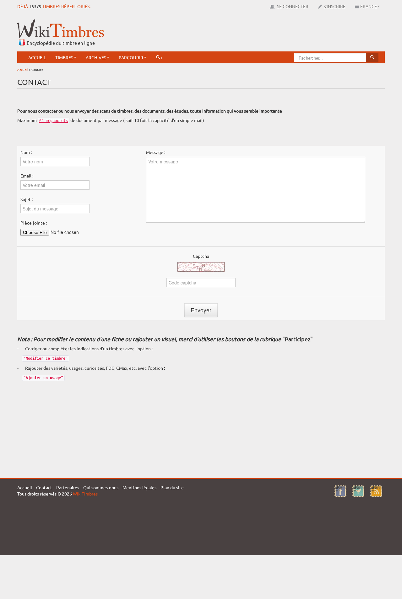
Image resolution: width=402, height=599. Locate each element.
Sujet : (26, 199)
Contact (44, 487)
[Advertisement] (270, 33)
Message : (155, 152)
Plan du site (172, 487)
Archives (96, 57)
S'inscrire (334, 6)
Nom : (26, 152)
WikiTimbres (85, 493)
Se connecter (292, 6)
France (368, 6)
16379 (35, 6)
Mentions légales (139, 487)
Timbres (64, 57)
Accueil (37, 57)
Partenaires (67, 487)
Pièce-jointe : (33, 222)
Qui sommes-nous (100, 487)
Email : (26, 175)
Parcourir (131, 57)
